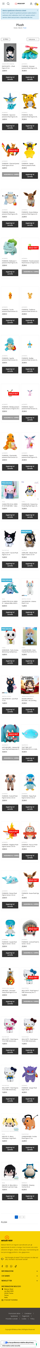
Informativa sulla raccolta (11, 1346)
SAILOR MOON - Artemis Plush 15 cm (29, 602)
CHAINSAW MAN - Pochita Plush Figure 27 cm (29, 1137)
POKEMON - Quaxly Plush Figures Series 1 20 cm (9, 943)
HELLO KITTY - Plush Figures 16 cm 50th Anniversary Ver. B (30, 1040)
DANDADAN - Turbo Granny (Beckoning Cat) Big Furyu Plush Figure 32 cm (10, 651)
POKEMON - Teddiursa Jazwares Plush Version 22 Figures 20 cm (29, 310)
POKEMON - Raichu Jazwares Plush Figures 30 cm (29, 116)
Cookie (24, 1319)
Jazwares (24, 64)
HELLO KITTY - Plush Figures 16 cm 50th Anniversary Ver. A (10, 1089)
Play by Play (5, 550)
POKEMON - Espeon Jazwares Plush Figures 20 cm (29, 456)
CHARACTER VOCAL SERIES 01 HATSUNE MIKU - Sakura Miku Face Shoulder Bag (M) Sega (10, 505)
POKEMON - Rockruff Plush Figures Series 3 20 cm (10, 797)
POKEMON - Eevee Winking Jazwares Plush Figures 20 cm (30, 213)
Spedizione (14, 1316)
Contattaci (28, 1313)
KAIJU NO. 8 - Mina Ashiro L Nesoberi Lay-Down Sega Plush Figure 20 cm (10, 1186)
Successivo (24, 1217)
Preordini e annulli (11, 1319)
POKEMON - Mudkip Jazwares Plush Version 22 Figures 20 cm (29, 359)
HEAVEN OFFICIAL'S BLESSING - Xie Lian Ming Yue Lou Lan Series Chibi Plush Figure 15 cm (29, 699)
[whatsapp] (11, 1266)
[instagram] (7, 1266)
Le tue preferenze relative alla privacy (20, 1342)
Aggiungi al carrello (10, 78)
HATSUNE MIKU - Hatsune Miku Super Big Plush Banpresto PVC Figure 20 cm (11, 748)
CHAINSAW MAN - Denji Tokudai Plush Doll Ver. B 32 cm (29, 651)
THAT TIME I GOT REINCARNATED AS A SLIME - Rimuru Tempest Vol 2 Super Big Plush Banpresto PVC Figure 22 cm (30, 748)
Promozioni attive (14, 1313)
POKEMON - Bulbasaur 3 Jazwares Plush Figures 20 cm (9, 262)
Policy (32, 1319)
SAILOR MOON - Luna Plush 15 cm (10, 699)
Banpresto (5, 745)
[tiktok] (16, 1266)
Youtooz (24, 550)
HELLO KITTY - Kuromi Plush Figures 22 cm (10, 553)
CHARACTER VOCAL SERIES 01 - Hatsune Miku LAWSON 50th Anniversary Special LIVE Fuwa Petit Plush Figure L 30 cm (10, 602)
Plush (4, 1222)
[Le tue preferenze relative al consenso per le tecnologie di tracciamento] (36, 1344)
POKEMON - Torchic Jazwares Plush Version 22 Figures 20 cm (9, 310)
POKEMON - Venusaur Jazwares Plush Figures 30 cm (29, 67)
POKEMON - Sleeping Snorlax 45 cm (28, 1186)
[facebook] (2, 1266)
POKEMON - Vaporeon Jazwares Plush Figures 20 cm (9, 116)
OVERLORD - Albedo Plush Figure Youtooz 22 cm (29, 553)
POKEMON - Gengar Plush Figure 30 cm (29, 1089)
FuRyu (23, 501)
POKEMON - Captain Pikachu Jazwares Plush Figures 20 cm (28, 164)
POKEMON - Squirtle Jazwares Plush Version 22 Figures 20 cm (9, 359)
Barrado (24, 1182)
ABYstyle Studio (26, 599)
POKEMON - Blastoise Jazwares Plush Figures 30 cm (9, 213)
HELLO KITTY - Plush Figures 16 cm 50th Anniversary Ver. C (10, 1040)
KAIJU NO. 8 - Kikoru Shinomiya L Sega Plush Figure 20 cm (9, 1137)
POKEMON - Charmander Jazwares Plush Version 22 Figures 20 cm (9, 456)
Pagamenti (25, 1316)
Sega (3, 501)
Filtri (6, 39)
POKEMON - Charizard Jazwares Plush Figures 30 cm (11, 164)
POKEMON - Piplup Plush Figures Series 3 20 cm (29, 797)
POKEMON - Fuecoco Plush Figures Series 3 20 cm (29, 845)
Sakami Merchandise (8, 64)
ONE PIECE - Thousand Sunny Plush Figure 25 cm (9, 991)
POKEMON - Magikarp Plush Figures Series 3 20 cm (10, 845)
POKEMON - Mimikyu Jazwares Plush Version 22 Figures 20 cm (11, 408)
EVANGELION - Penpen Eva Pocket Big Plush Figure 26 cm (29, 505)
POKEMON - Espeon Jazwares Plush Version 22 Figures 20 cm (29, 408)
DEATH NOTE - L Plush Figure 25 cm (8, 67)
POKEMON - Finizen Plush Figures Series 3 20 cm (9, 894)
